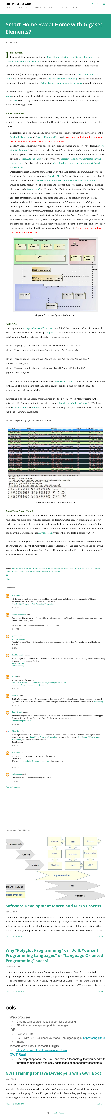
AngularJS (52, 332)
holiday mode (34, 189)
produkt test (11, 571)
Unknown (16, 595)
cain (27, 568)
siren (8, 96)
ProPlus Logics (18, 655)
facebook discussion (20, 137)
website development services (37, 761)
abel (14, 568)
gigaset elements (55, 568)
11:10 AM (15, 648)
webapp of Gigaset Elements (37, 328)
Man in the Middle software (73, 403)
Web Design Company (21, 604)
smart (32, 571)
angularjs (20, 568)
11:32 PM (15, 689)
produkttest (23, 571)
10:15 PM (15, 607)
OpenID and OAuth (63, 381)
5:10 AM (15, 781)
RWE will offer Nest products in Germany (61, 83)
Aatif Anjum (17, 774)
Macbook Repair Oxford (22, 720)
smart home (41, 571)
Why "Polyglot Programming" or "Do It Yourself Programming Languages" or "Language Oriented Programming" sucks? (54, 955)
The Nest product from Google (63, 78)
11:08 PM (15, 705)
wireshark (56, 571)
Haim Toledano (18, 639)
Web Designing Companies (43, 604)
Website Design (18, 663)
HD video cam (45, 532)
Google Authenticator (30, 158)
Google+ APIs (54, 176)
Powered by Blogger (56, 1113)
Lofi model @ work (19, 4)
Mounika (15, 731)
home (65, 568)
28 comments (18, 937)
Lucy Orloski (17, 712)
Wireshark (37, 407)
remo (14, 676)
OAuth (82, 568)
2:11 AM (15, 669)
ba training (98, 701)
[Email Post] (7, 575)
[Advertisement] (55, 810)
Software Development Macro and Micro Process (53, 906)
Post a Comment (13, 787)
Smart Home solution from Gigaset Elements (69, 57)
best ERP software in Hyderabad (43, 737)
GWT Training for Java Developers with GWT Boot (53, 1073)
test (49, 571)
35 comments (18, 991)
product (96, 568)
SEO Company (18, 666)
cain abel (34, 568)
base (15, 100)
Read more (101, 937)
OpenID (89, 568)
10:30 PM (16, 767)
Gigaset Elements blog (47, 137)
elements (43, 568)
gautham (16, 695)
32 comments (18, 1104)
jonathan (16, 636)
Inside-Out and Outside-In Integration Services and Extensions (67, 180)
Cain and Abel (19, 407)
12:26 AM (15, 724)
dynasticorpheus (19, 614)
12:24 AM (16, 746)
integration (74, 568)
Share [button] (8, 579)
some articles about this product (22, 61)
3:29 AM (15, 629)
